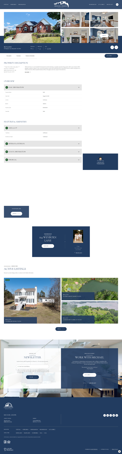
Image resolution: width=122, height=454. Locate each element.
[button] (111, 56)
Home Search (13, 4)
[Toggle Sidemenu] (117, 4)
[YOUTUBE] (113, 415)
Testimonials (35, 432)
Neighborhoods (92, 4)
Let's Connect (101, 4)
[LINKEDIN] (107, 415)
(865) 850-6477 (110, 4)
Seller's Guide (27, 432)
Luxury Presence (94, 449)
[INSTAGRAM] (104, 415)
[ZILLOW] (117, 415)
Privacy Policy (21, 372)
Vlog (45, 432)
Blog (41, 432)
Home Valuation (21, 4)
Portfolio (6, 4)
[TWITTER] (110, 415)
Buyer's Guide (19, 432)
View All (104, 35)
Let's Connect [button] (52, 429)
